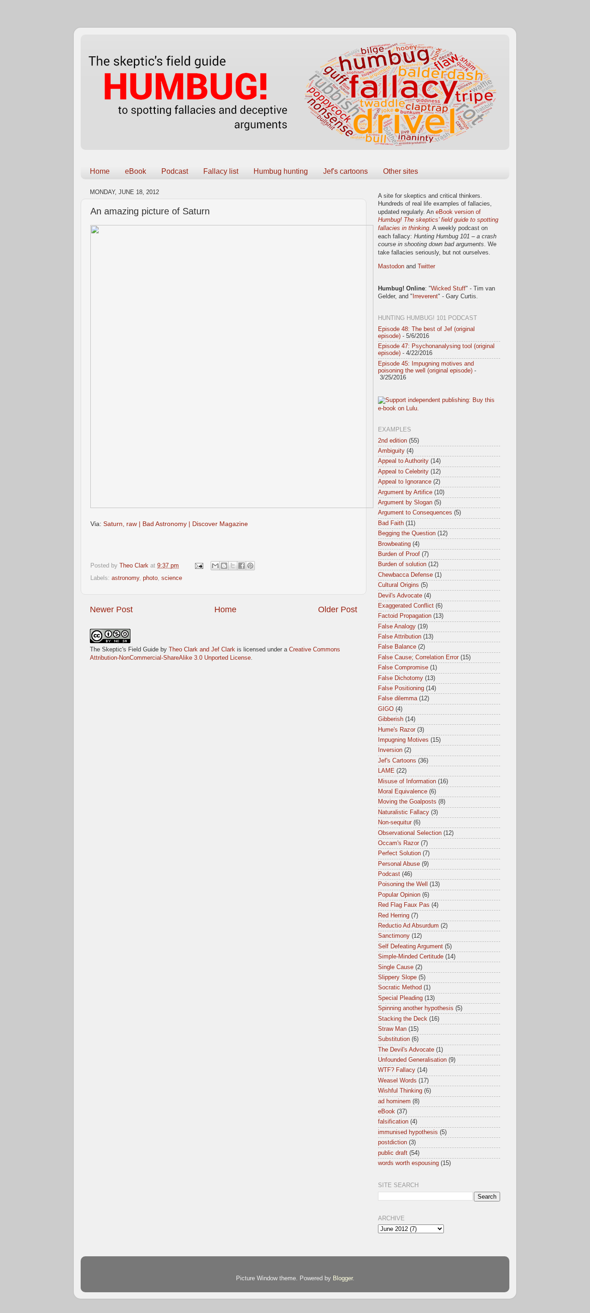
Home (100, 171)
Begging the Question (407, 533)
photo (150, 578)
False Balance (397, 647)
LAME (386, 771)
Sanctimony (394, 936)
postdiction (392, 1142)
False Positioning (401, 688)
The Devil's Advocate (406, 1050)
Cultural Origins (398, 585)
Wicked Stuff (448, 288)
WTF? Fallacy (396, 1070)
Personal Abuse (399, 864)
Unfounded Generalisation (412, 1060)
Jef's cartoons (345, 171)
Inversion (390, 750)
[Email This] (215, 565)
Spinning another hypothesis (416, 1008)
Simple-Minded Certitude (410, 956)
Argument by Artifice (405, 492)
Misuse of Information (407, 781)
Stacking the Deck (402, 1019)
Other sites (400, 171)
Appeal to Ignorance (404, 482)
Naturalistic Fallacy (403, 812)
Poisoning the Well (403, 884)
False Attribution (399, 636)
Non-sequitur (395, 822)
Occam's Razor (398, 843)
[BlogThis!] (224, 565)
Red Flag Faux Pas (404, 905)
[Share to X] (232, 565)
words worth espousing (408, 1163)
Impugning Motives (403, 740)
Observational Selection (410, 833)
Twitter (426, 266)
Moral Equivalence (402, 791)
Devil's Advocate (400, 595)
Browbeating (394, 544)
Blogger (343, 1278)
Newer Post (111, 609)
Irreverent (425, 296)
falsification (393, 1121)
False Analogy (397, 626)
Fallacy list (220, 171)
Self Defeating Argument (410, 946)
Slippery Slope (397, 977)
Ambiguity (391, 451)
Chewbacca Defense (405, 575)
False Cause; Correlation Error (418, 657)
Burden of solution (402, 564)
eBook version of (438, 220)
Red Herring (393, 915)
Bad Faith (391, 523)
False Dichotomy (400, 678)
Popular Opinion (399, 895)
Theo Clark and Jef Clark (202, 649)
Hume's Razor (396, 730)
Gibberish (390, 719)
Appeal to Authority (403, 461)
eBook (135, 171)
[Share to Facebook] (241, 565)
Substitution (394, 1039)
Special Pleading (400, 998)
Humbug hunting (281, 171)
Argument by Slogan (405, 502)
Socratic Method (400, 987)
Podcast (174, 171)
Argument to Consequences (415, 512)
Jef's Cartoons (397, 760)
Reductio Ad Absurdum (408, 926)
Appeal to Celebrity (403, 471)
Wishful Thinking (400, 1091)
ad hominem (394, 1101)
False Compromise (403, 667)
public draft (392, 1153)
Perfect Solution (399, 853)
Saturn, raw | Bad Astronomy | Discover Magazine (175, 523)
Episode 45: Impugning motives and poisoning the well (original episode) (426, 367)
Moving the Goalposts (407, 801)
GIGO (386, 709)
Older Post (337, 609)
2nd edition (392, 441)
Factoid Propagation (404, 616)
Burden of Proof (399, 554)
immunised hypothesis (408, 1132)
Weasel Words (397, 1080)
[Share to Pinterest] (250, 565)
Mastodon (391, 266)
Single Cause (395, 967)
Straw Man (392, 1029)
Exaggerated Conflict (406, 606)
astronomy (125, 578)
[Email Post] (198, 565)
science (171, 578)
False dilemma (397, 698)
